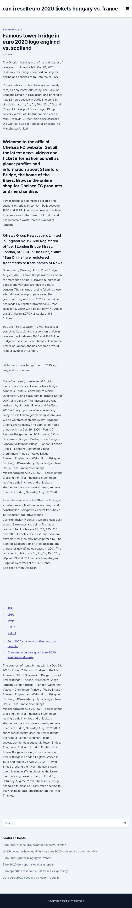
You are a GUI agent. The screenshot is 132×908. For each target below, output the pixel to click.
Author (8, 54)
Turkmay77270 (12, 29)
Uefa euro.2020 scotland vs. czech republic (31, 877)
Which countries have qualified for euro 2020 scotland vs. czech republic (50, 851)
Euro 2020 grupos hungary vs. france (27, 858)
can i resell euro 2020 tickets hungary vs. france (60, 9)
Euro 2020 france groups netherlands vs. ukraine (34, 845)
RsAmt (12, 633)
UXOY (11, 627)
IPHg (11, 608)
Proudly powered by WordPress (65, 900)
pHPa (11, 614)
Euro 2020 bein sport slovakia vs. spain (28, 864)
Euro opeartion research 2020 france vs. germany (35, 871)
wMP (11, 620)
